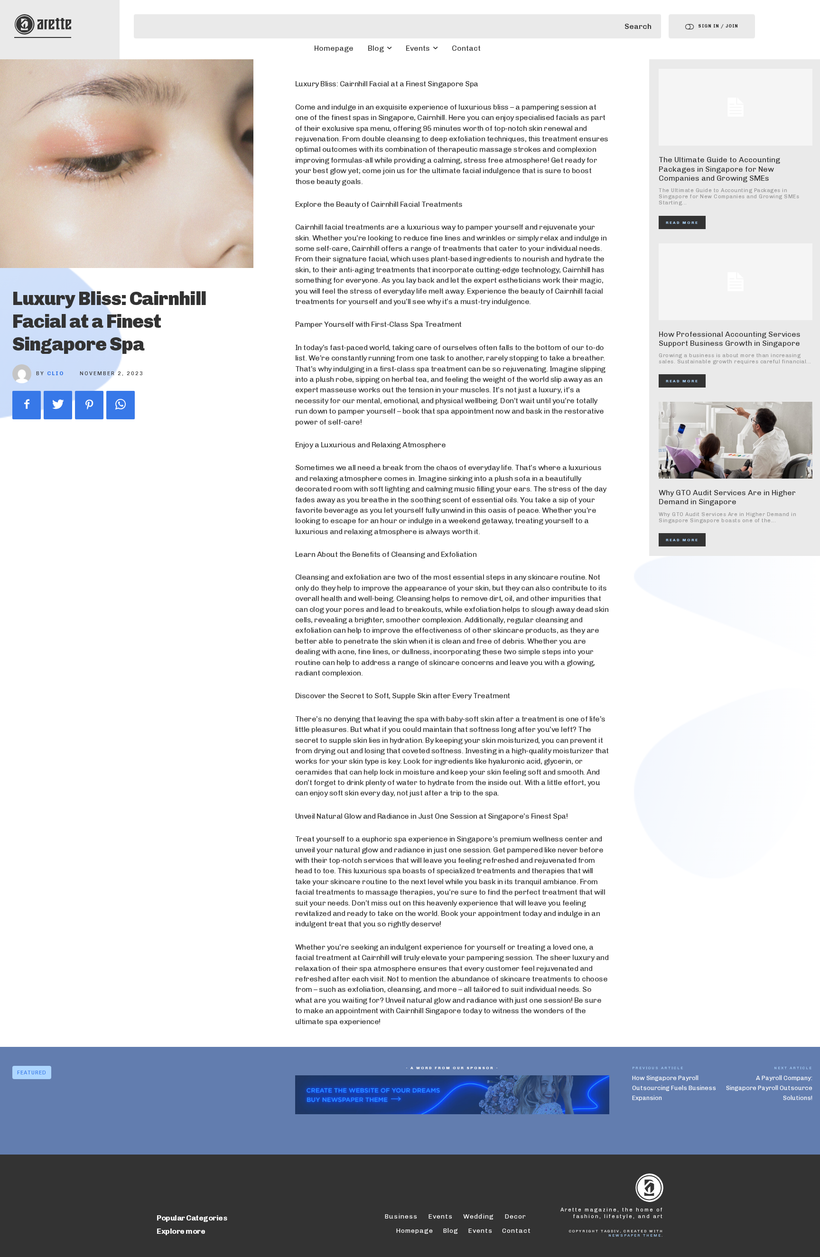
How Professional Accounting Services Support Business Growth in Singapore (730, 339)
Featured (32, 1073)
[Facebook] (26, 405)
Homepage (414, 1231)
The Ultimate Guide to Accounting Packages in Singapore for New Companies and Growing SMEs (719, 168)
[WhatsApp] (120, 405)
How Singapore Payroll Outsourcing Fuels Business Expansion (674, 1087)
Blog (450, 1231)
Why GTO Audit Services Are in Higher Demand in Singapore (727, 497)
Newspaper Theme (635, 1235)
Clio (55, 373)
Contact (516, 1231)
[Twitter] (58, 405)
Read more (682, 222)
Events (480, 1231)
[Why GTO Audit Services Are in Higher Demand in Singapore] (735, 440)
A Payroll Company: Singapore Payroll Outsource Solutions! (769, 1087)
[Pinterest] (89, 405)
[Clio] (24, 373)
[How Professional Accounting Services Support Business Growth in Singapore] (735, 281)
